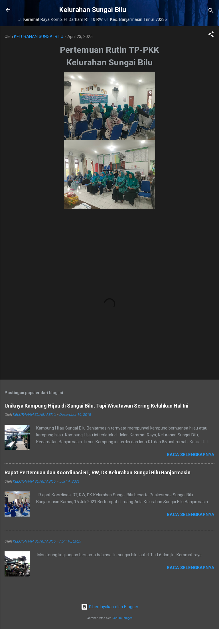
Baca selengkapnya (190, 454)
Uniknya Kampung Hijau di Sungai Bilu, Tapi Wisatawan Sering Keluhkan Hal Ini (96, 406)
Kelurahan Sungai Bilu (92, 10)
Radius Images (122, 618)
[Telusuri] (211, 11)
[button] (211, 35)
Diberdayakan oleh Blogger (113, 606)
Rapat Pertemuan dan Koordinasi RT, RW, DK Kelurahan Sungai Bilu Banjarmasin (97, 472)
